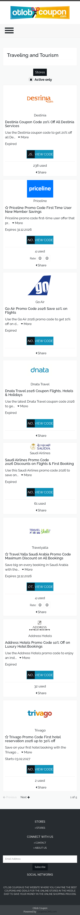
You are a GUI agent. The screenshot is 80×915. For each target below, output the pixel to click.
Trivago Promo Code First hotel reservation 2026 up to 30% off (33, 739)
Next (24, 797)
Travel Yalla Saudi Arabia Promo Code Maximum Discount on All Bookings (38, 556)
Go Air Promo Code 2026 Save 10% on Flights (36, 311)
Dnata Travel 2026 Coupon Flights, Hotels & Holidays (39, 393)
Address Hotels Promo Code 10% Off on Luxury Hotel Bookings (37, 644)
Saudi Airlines (40, 453)
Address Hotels (40, 636)
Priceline (40, 201)
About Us (40, 848)
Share (41, 172)
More (24, 137)
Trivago (40, 730)
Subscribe (40, 867)
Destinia (40, 115)
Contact (40, 842)
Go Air (40, 302)
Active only (43, 79)
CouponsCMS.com (47, 911)
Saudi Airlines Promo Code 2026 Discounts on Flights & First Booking (39, 462)
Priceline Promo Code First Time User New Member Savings (38, 210)
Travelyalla (40, 547)
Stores (40, 72)
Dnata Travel (40, 384)
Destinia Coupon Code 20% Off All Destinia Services (39, 124)
